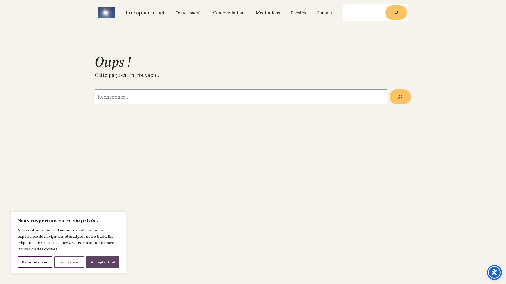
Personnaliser (35, 262)
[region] (68, 242)
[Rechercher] (396, 12)
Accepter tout (103, 262)
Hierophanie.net (145, 12)
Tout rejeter (69, 262)
